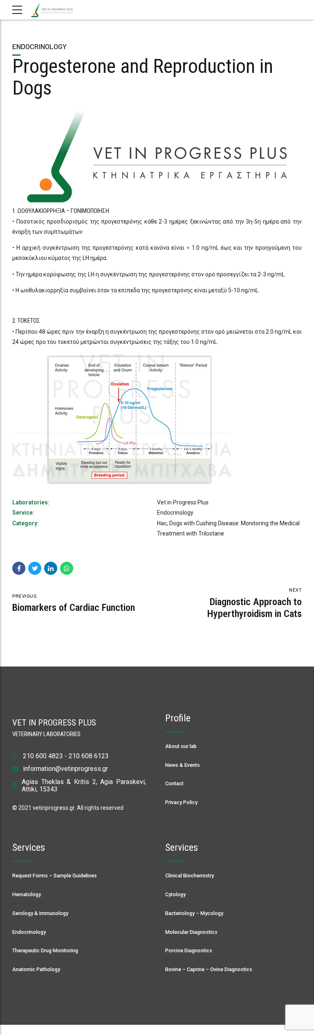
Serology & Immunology (40, 913)
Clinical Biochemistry (189, 875)
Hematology (26, 894)
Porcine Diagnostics (188, 950)
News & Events (182, 765)
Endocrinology (39, 46)
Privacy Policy (181, 802)
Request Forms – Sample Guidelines (54, 875)
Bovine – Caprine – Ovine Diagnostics (208, 969)
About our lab (181, 746)
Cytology (175, 894)
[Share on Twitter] (34, 568)
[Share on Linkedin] (50, 568)
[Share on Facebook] (18, 568)
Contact (174, 783)
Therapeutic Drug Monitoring (45, 950)
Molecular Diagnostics (191, 932)
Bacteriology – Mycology (194, 913)
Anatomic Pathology (36, 969)
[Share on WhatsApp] (66, 568)
